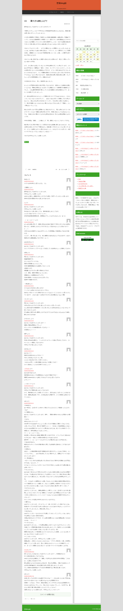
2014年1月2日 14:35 (29, 301)
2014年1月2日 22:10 (29, 351)
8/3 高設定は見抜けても (84, 85)
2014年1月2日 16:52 (29, 335)
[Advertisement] (47, 155)
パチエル (26, 368)
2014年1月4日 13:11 (28, 385)
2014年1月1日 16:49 (29, 181)
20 (77, 59)
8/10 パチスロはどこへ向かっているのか (87, 80)
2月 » (81, 65)
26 (97, 59)
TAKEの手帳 (81, 181)
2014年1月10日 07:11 (29, 576)
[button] (98, 41)
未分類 (27, 141)
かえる (26, 549)
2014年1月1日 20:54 (29, 204)
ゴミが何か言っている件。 (86, 186)
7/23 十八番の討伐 (82, 89)
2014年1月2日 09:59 (29, 285)
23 (87, 59)
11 (94, 54)
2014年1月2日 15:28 (29, 320)
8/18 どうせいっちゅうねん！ (85, 75)
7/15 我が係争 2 (82, 93)
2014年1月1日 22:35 (29, 222)
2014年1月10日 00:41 (29, 551)
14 (80, 57)
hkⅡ (79, 179)
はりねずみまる (82, 183)
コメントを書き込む (47, 594)
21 (80, 59)
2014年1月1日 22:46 (29, 244)
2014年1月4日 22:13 (29, 403)
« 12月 (77, 65)
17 (91, 57)
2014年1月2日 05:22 (29, 254)
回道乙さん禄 (82, 188)
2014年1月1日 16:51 (29, 189)
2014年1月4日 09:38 (29, 370)
